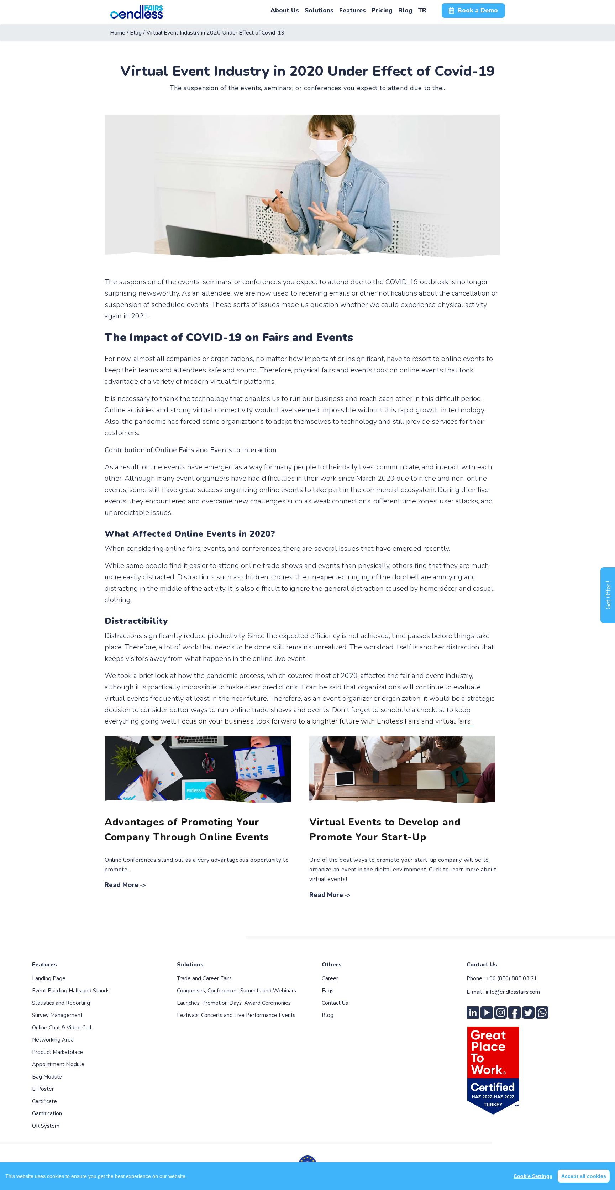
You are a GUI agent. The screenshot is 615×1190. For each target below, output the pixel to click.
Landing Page (48, 978)
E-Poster (43, 1088)
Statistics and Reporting (61, 1003)
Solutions (190, 965)
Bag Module (47, 1076)
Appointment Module (58, 1064)
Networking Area (53, 1039)
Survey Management (57, 1015)
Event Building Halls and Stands (71, 990)
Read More (121, 885)
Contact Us (335, 1003)
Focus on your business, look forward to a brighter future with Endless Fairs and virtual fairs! (325, 721)
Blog (327, 1015)
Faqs (327, 990)
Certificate (44, 1101)
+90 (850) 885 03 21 (511, 978)
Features (44, 965)
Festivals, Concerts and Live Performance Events (236, 1015)
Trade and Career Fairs (204, 978)
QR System (45, 1125)
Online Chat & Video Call (61, 1027)
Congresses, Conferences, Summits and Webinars (236, 990)
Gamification (47, 1113)
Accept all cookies (583, 1176)
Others (332, 965)
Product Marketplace (57, 1052)
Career (330, 978)
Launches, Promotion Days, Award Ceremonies (234, 1003)
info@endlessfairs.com (513, 992)
